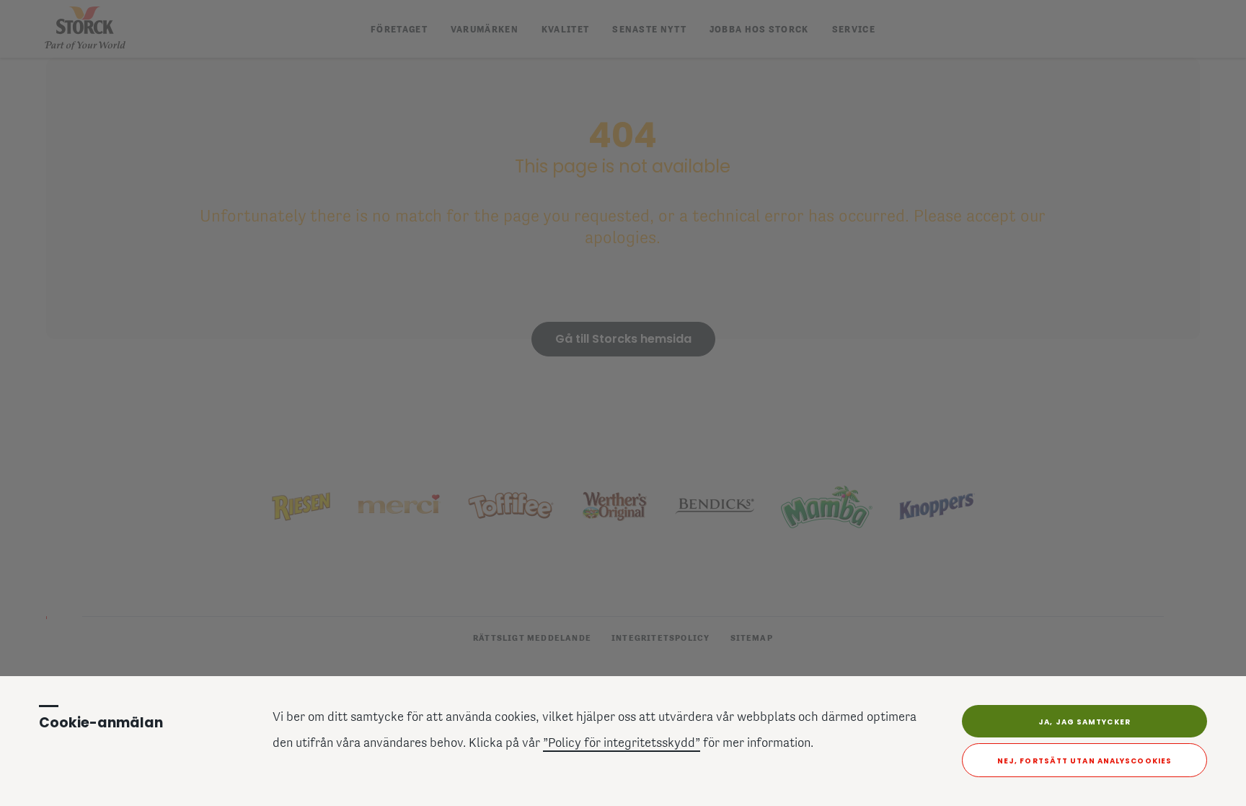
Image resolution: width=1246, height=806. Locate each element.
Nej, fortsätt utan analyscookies (1084, 760)
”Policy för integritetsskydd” (621, 743)
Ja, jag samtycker (1084, 722)
